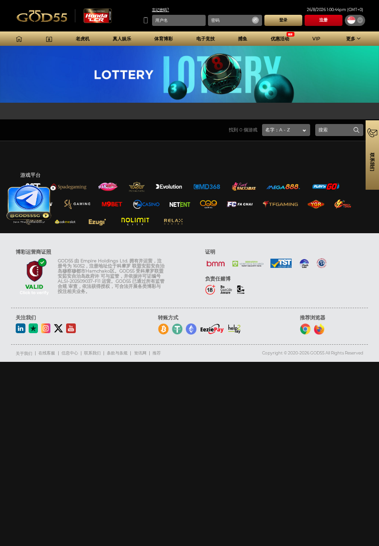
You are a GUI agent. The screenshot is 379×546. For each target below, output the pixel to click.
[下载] (49, 39)
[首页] (19, 39)
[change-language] (355, 20)
